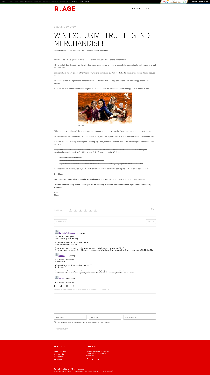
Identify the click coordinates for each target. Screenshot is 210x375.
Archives (80, 50)
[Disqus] (105, 256)
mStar (22, 1)
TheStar (10, 1)
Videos (146, 8)
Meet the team (60, 351)
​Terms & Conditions (61, 369)
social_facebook (87, 359)
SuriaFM (81, 1)
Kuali (68, 1)
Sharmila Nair (61, 50)
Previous (62, 221)
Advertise (58, 359)
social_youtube (97, 359)
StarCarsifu (46, 1)
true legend (104, 50)
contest (96, 50)
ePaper (4, 1)
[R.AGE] (65, 8)
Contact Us (59, 357)
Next (150, 221)
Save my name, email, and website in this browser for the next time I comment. (84, 322)
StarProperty (29, 1)
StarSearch (55, 1)
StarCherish (37, 1)
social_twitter (92, 359)
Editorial (136, 8)
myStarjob (63, 1)
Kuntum (74, 1)
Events (16, 1)
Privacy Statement (77, 369)
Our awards (59, 354)
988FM (87, 1)
